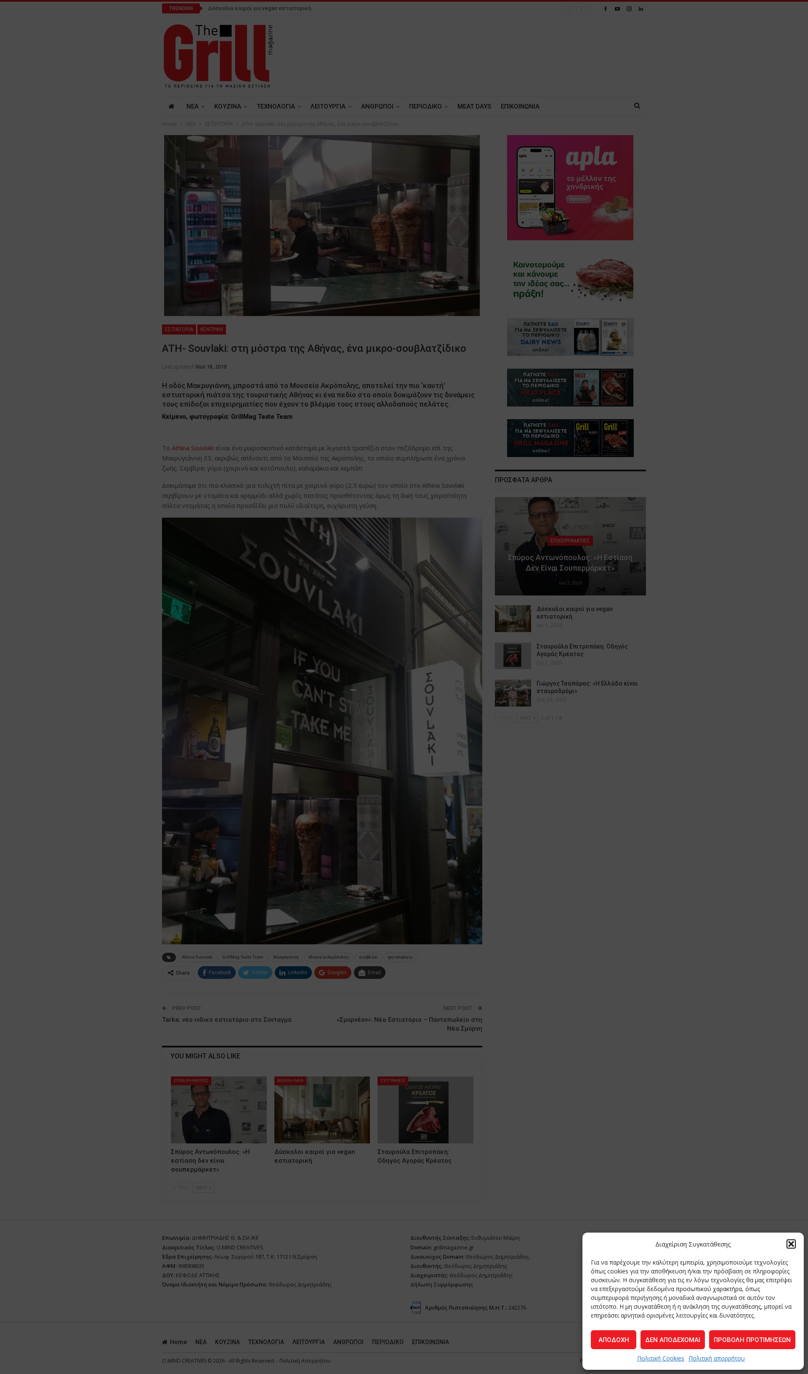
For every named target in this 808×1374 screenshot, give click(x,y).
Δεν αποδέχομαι (672, 1340)
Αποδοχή (613, 1340)
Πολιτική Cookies (660, 1358)
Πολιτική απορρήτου (716, 1358)
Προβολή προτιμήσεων (752, 1340)
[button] (791, 1244)
